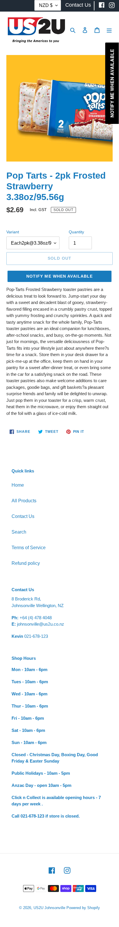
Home (18, 485)
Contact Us (23, 516)
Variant (12, 232)
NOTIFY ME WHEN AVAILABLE (59, 276)
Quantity (76, 232)
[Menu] (109, 29)
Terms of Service (29, 547)
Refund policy (26, 563)
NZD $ (46, 5)
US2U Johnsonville (49, 908)
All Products (24, 500)
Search (19, 532)
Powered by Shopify (83, 908)
